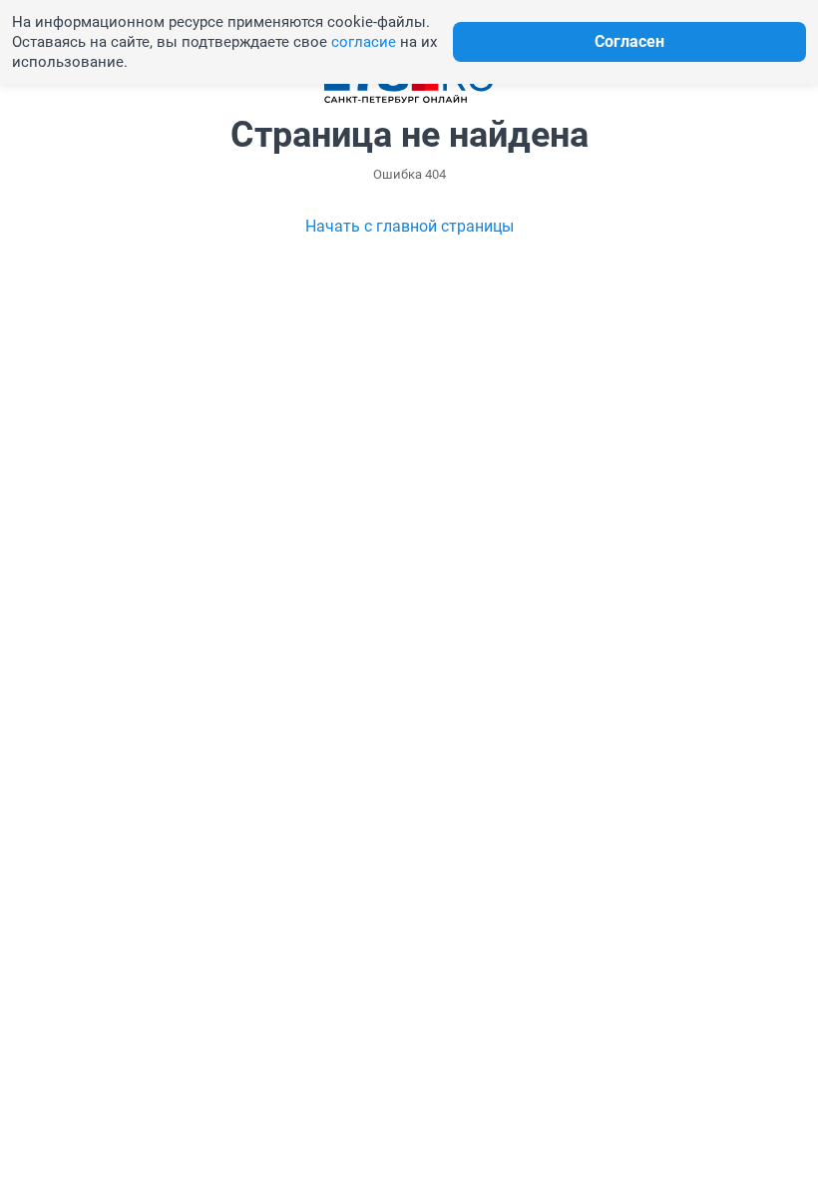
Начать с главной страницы (409, 226)
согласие (363, 42)
